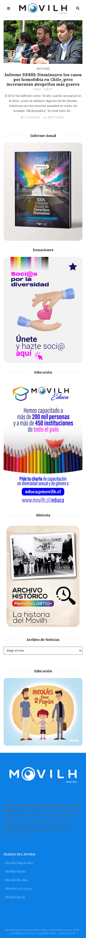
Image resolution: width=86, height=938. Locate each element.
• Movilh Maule (15, 871)
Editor (37, 89)
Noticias (43, 68)
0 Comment (30, 117)
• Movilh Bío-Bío (15, 880)
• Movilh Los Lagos (18, 888)
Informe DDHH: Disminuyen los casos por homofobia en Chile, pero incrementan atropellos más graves (43, 79)
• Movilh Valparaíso (18, 863)
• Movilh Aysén (14, 897)
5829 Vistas (53, 117)
